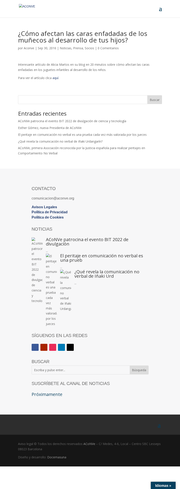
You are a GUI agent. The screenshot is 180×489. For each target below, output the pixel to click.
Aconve (29, 48)
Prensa (78, 48)
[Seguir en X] (70, 347)
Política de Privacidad (50, 212)
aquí (55, 78)
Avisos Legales (44, 207)
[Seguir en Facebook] (35, 347)
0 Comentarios (108, 48)
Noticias (65, 48)
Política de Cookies (48, 217)
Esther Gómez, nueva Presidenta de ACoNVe (50, 128)
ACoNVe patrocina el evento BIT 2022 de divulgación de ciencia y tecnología (72, 121)
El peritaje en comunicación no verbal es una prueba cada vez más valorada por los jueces (82, 134)
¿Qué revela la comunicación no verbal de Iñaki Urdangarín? (60, 141)
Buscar (155, 100)
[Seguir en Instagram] (52, 347)
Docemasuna (56, 457)
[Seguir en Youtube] (43, 347)
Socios (89, 48)
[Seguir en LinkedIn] (61, 347)
